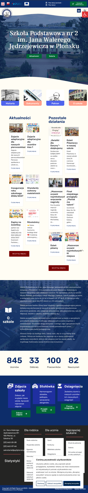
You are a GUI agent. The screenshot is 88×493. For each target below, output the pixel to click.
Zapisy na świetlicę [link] (16, 223)
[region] (58, 472)
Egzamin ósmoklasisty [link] (31, 450)
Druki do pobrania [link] (74, 443)
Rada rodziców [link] (32, 440)
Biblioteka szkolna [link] (53, 449)
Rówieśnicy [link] (33, 222)
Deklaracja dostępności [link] (63, 489)
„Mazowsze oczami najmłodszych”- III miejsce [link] (75, 250)
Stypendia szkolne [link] (33, 445)
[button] (79, 11)
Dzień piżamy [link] (54, 246)
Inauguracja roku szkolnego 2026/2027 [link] (17, 192)
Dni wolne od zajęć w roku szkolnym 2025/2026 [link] (75, 454)
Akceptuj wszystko (72, 483)
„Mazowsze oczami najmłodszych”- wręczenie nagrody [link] (58, 196)
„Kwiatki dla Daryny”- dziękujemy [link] (56, 144)
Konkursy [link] (50, 445)
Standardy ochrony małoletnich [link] (33, 191)
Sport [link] (49, 440)
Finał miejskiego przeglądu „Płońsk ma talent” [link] (72, 198)
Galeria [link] (70, 448)
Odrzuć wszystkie (54, 483)
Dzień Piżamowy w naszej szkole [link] (72, 144)
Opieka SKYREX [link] (80, 489)
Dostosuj (40, 483)
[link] (85, 14)
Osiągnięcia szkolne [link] (51, 455)
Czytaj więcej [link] (15, 168)
